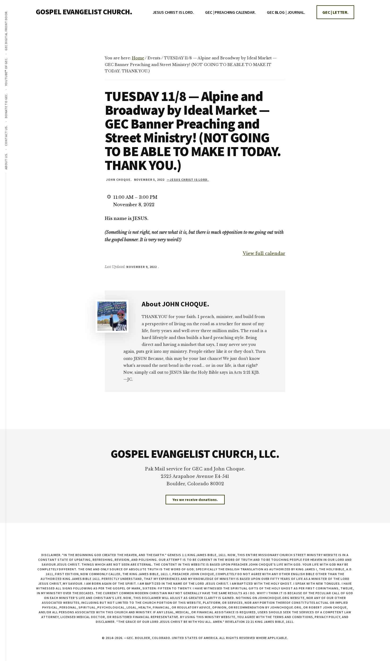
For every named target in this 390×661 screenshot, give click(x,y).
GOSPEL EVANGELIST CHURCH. (84, 11)
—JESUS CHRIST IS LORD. (188, 180)
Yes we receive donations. (195, 499)
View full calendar (264, 253)
